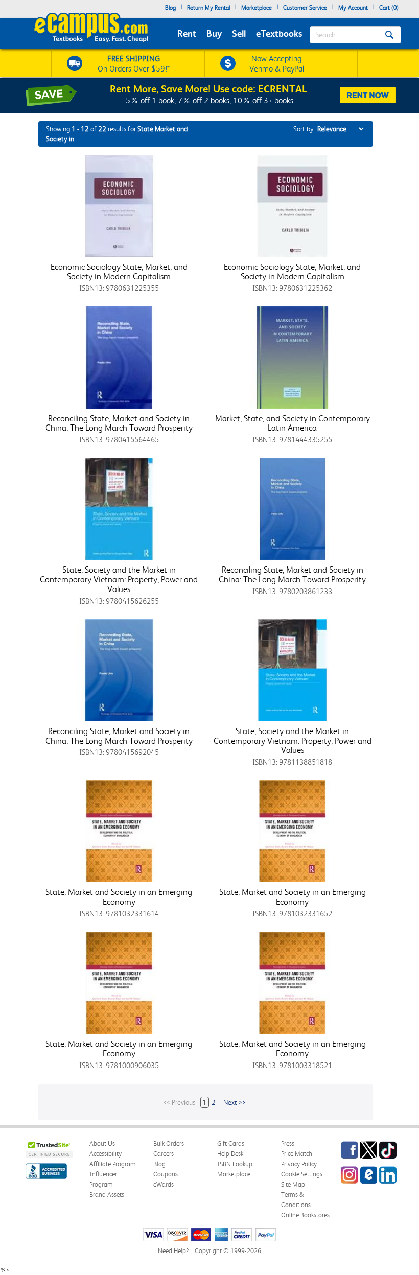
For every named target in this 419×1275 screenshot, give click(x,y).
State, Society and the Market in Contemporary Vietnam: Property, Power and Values (119, 579)
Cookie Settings (301, 1174)
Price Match (296, 1154)
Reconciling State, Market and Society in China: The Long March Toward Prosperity (119, 423)
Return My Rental (208, 7)
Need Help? (173, 1251)
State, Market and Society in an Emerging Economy (118, 897)
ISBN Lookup (234, 1164)
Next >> (234, 1102)
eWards (163, 1184)
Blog (170, 7)
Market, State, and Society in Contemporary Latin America (292, 423)
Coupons (165, 1174)
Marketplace (256, 7)
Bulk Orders (168, 1143)
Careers (163, 1154)
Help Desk (230, 1154)
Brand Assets (106, 1194)
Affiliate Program (112, 1164)
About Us (102, 1143)
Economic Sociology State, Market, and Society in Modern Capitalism (119, 271)
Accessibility (105, 1154)
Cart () (389, 7)
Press (287, 1143)
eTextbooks (279, 33)
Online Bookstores (305, 1215)
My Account (353, 7)
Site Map (293, 1184)
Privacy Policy (299, 1164)
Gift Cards (230, 1143)
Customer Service (305, 7)
